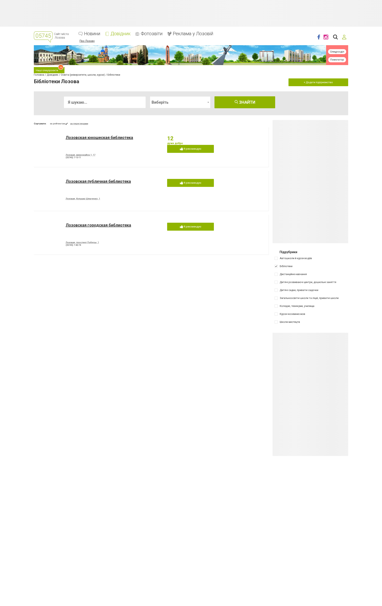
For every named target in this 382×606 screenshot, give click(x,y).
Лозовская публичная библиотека (98, 181)
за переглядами (79, 123)
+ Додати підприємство (318, 82)
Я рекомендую (192, 148)
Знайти (246, 102)
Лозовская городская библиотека (98, 225)
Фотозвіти (152, 33)
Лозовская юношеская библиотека (99, 137)
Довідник (121, 33)
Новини (92, 33)
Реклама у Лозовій (193, 33)
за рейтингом (57, 123)
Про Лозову (87, 41)
